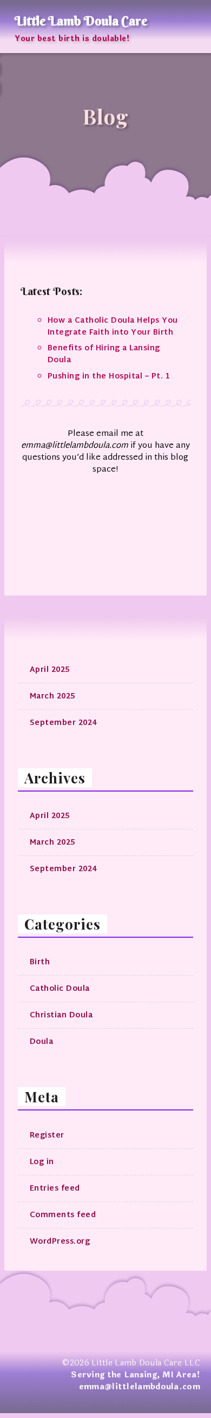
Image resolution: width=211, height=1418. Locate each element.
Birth (40, 962)
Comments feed (63, 1215)
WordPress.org (60, 1242)
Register (47, 1135)
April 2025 (50, 670)
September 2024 (63, 723)
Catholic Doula (60, 989)
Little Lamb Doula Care (81, 20)
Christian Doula (61, 1015)
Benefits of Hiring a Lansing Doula (104, 354)
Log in (42, 1162)
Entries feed (55, 1188)
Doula (42, 1042)
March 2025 (52, 696)
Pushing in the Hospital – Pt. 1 (109, 376)
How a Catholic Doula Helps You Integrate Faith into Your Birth (113, 326)
